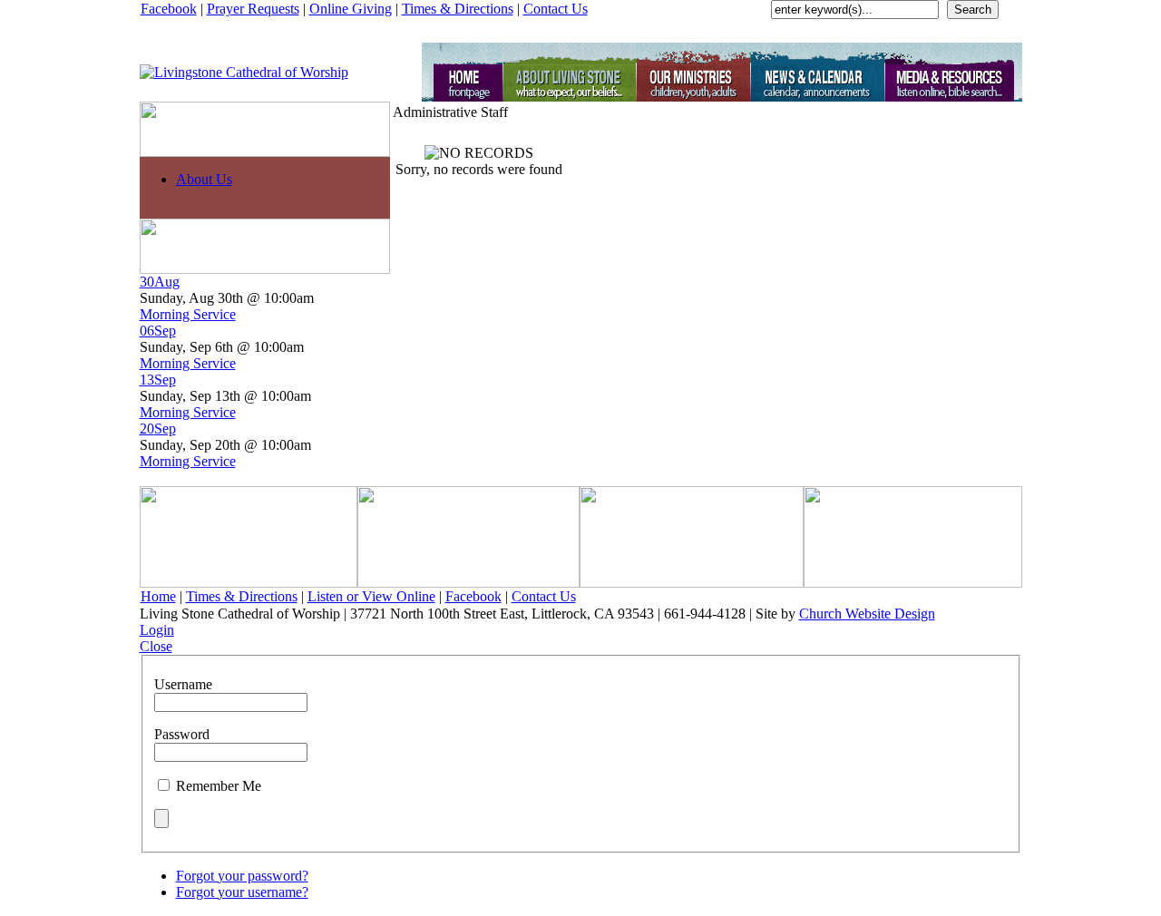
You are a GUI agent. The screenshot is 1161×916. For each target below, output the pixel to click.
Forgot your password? (242, 875)
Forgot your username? (242, 892)
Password (182, 734)
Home (158, 596)
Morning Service (188, 314)
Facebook (169, 8)
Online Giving (350, 8)
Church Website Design (867, 613)
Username (183, 684)
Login (157, 630)
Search (972, 9)
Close (156, 646)
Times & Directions (457, 8)
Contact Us (555, 8)
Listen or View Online (371, 596)
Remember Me (218, 786)
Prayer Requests (253, 8)
